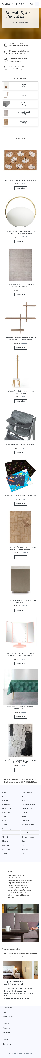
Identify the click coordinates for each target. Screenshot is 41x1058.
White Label (6, 812)
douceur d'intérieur (28, 837)
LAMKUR (5, 845)
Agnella (5, 825)
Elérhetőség (7, 1044)
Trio (23, 845)
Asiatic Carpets (27, 792)
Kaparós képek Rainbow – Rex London (20, 496)
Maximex (25, 849)
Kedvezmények (8, 1016)
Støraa (4, 853)
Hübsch (24, 816)
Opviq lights (6, 849)
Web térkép (7, 1028)
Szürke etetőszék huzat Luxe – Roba (20, 444)
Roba (4, 792)
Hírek (4, 1012)
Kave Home (6, 804)
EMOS (24, 853)
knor (3, 796)
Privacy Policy (7, 1032)
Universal (5, 800)
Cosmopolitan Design (29, 804)
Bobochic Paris (27, 808)
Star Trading (6, 829)
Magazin (6, 1023)
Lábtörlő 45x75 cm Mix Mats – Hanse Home (20, 180)
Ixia (23, 829)
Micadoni (5, 841)
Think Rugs (6, 837)
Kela (23, 796)
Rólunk (5, 1039)
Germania (5, 833)
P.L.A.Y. (5, 821)
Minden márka (7, 1007)
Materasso (25, 800)
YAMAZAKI (6, 816)
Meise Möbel (6, 808)
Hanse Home (26, 833)
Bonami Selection (28, 825)
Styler (24, 841)
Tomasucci (25, 821)
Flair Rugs (25, 812)
